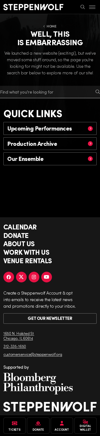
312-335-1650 (14, 346)
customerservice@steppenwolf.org (32, 354)
